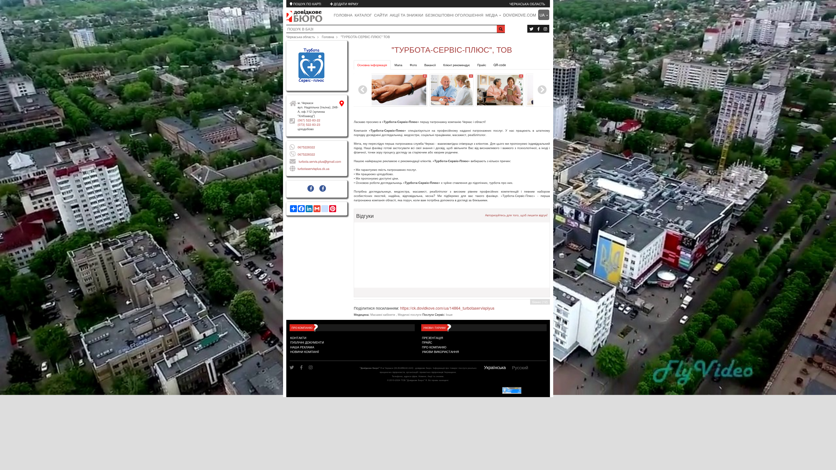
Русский (520, 367)
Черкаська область (527, 3)
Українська (495, 367)
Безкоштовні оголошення (454, 15)
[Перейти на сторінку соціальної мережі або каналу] (311, 188)
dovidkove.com (519, 15)
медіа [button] (492, 15)
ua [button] (542, 15)
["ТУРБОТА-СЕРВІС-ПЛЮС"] (317, 65)
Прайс (481, 65)
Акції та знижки (406, 15)
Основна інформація (372, 65)
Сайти (381, 15)
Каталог (363, 15)
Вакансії (430, 65)
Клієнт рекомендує (456, 65)
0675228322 (306, 147)
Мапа (398, 65)
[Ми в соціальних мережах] (531, 29)
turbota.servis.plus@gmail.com (320, 161)
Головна (343, 15)
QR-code (500, 65)
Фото (413, 65)
